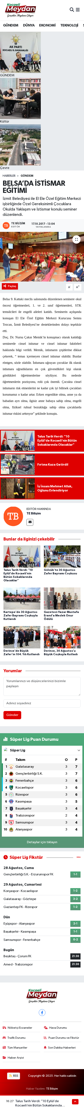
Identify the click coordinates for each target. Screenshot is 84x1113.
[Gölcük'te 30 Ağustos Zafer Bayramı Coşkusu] (62, 556)
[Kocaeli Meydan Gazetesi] (21, 10)
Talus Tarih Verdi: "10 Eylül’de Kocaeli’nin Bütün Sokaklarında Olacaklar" (38, 1105)
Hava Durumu (58, 1027)
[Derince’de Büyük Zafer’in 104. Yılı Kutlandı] (21, 637)
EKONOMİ (47, 25)
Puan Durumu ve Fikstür (64, 1037)
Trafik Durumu (16, 1037)
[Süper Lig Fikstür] (79, 857)
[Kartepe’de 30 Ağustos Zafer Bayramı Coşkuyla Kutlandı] (21, 598)
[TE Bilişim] (13, 516)
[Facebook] (42, 1012)
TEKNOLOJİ (69, 25)
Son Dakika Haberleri (62, 1047)
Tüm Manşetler (17, 1047)
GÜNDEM (10, 25)
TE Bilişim (34, 513)
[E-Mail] (30, 522)
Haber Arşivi (16, 1057)
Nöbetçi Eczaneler (20, 1027)
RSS (15, 1075)
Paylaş (12, 286)
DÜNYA (28, 25)
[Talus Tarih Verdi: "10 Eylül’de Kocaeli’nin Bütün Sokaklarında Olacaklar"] (21, 556)
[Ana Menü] (78, 10)
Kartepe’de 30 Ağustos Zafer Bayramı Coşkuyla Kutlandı (20, 616)
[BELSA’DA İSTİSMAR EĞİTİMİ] (42, 256)
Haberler (9, 175)
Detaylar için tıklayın (42, 842)
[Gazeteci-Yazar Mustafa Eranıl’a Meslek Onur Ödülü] (62, 598)
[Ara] (72, 10)
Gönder (12, 715)
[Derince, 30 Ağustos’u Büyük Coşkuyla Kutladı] (62, 637)
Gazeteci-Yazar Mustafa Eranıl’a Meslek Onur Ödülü (61, 616)
